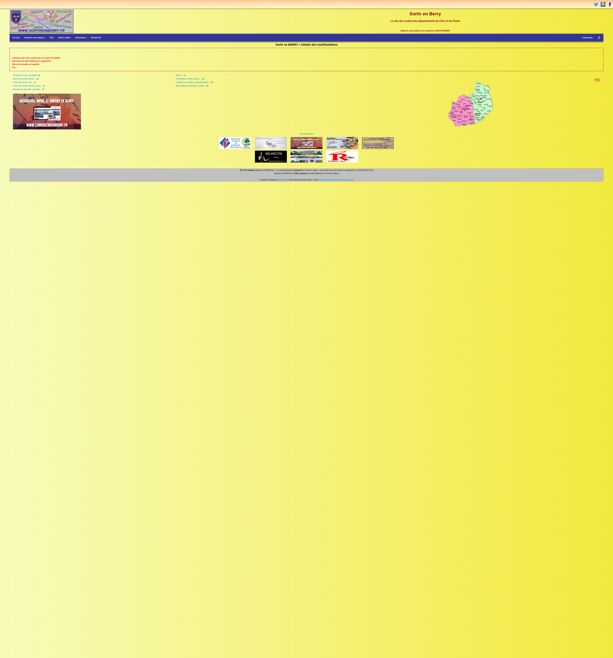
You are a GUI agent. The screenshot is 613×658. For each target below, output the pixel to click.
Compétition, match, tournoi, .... (189, 79)
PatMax (282, 180)
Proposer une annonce (34, 38)
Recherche (96, 38)
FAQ (51, 38)
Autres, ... (180, 75)
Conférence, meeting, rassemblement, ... (193, 82)
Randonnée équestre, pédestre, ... (27, 89)
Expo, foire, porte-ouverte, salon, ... (28, 86)
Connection (587, 38)
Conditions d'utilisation (329, 180)
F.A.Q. (342, 180)
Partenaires (80, 38)
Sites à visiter (64, 38)
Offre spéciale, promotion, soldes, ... (191, 86)
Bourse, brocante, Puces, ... (25, 79)
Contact (350, 180)
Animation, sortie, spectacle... (25, 75)
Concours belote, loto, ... (23, 82)
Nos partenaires (307, 134)
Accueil (15, 38)
